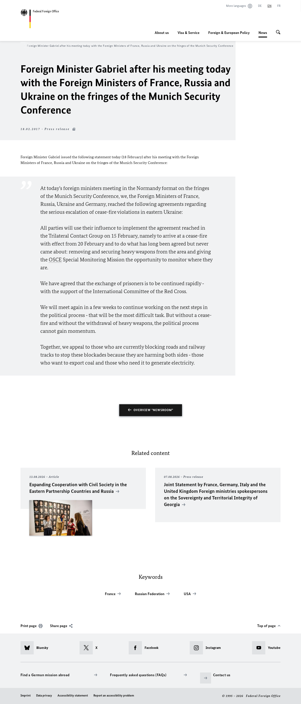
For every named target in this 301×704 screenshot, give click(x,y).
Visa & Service (188, 32)
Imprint (25, 695)
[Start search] (278, 32)
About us (162, 32)
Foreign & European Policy (229, 32)
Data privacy (44, 695)
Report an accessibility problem (113, 695)
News (262, 33)
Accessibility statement (73, 695)
